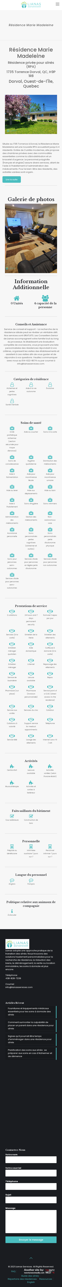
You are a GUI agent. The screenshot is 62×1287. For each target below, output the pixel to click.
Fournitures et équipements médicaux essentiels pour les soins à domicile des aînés (29, 1011)
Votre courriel (13, 1168)
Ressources (45, 1279)
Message (10, 1208)
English (31, 1282)
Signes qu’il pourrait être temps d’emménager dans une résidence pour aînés (30, 1039)
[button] (9, 238)
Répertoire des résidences (22, 1279)
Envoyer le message (31, 1239)
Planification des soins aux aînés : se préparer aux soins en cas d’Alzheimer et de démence (30, 1053)
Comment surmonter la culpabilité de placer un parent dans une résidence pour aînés (31, 1025)
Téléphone (11, 1181)
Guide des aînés (30, 1275)
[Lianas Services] (31, 5)
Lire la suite (12, 179)
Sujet (8, 1194)
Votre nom (11, 1154)
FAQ (13, 1271)
